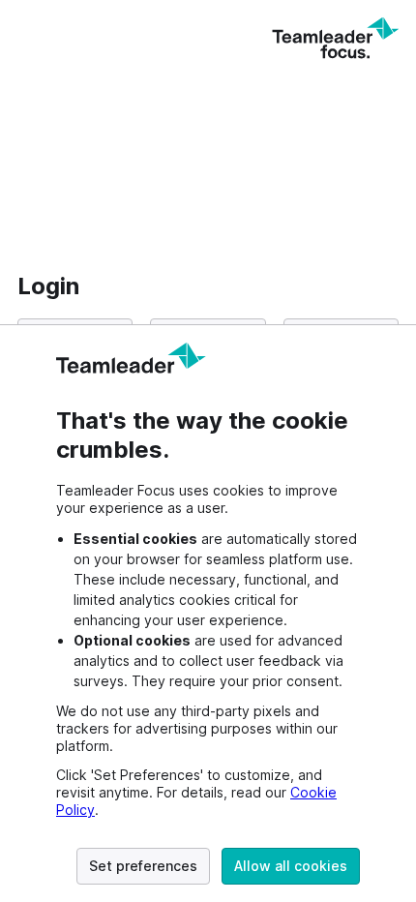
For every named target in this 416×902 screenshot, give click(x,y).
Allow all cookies (290, 865)
